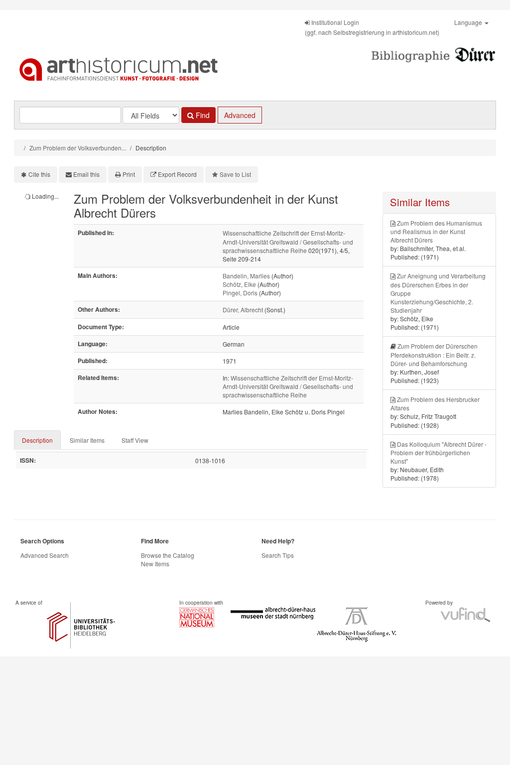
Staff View (135, 440)
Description (37, 440)
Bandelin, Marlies (246, 275)
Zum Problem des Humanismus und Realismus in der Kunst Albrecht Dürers (436, 231)
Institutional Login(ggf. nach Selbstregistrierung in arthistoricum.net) (372, 27)
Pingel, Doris (240, 292)
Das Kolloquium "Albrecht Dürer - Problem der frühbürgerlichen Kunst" (438, 452)
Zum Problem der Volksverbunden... (77, 147)
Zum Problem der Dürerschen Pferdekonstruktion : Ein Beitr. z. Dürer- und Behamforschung (434, 354)
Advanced (239, 115)
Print (129, 174)
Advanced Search (44, 555)
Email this (86, 174)
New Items (155, 563)
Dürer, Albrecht (243, 309)
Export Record (177, 174)
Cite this (39, 174)
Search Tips (277, 555)
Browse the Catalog (167, 555)
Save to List (235, 174)
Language (469, 22)
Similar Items (87, 440)
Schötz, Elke (239, 284)
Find (202, 115)
